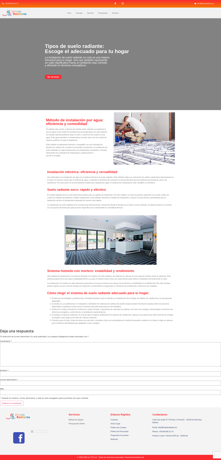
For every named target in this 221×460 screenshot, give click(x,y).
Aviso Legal (115, 424)
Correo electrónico (9, 379)
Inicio (69, 13)
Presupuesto (103, 13)
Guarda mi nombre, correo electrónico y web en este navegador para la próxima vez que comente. (45, 398)
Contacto (114, 420)
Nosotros (115, 13)
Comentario (6, 341)
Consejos (79, 13)
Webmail (114, 439)
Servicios (90, 13)
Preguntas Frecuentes (119, 435)
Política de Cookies (118, 428)
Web (2, 389)
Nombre (4, 370)
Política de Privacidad (119, 431)
